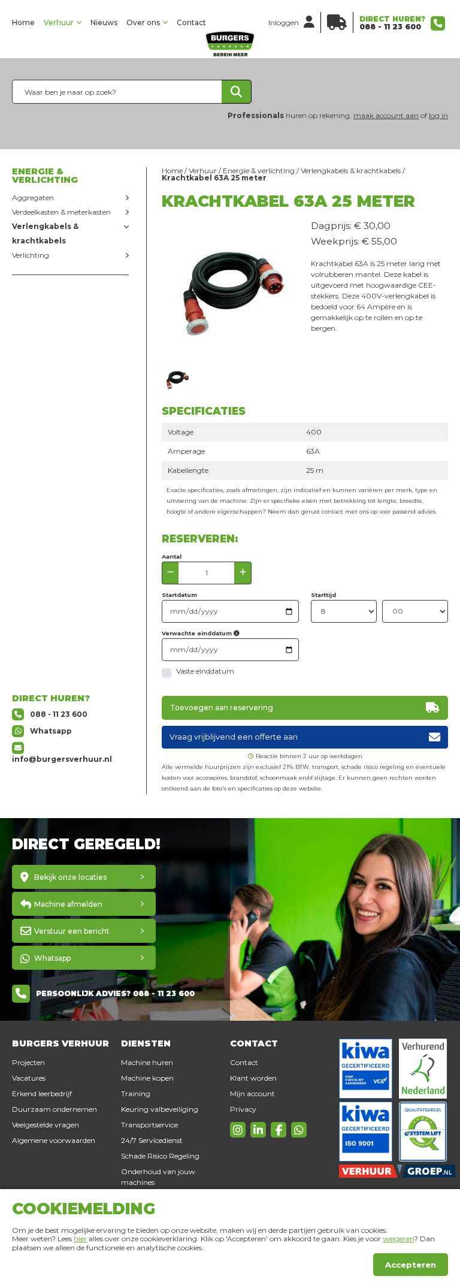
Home (23, 22)
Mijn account (252, 1093)
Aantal (171, 557)
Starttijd (323, 595)
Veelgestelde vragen (45, 1124)
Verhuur (59, 22)
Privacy (243, 1109)
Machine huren (147, 1062)
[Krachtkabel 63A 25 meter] (177, 379)
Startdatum (179, 595)
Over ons (143, 22)
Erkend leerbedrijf (42, 1093)
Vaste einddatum (205, 670)
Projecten (28, 1062)
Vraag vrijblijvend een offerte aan (234, 736)
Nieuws (103, 22)
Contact (191, 22)
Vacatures (29, 1077)
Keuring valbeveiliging (159, 1109)
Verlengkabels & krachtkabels (45, 233)
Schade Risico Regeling (160, 1155)
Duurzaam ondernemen (54, 1109)
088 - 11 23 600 (390, 27)
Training (135, 1093)
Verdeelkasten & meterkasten (61, 211)
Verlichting (30, 255)
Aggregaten (33, 197)
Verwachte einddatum (198, 634)
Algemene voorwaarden (53, 1140)
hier (80, 1238)
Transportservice (149, 1124)
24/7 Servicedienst (152, 1140)
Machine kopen (147, 1077)
